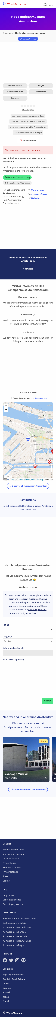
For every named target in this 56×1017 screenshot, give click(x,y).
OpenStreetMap (37, 479)
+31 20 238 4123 (39, 194)
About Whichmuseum (13, 849)
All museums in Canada (14, 932)
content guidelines (37, 609)
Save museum (29, 140)
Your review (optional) (13, 659)
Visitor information (15, 91)
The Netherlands (11, 203)
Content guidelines (12, 899)
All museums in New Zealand (17, 940)
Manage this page (29, 38)
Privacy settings (10, 872)
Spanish (7, 992)
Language (7, 636)
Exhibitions (41, 91)
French (6, 1001)
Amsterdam (16, 200)
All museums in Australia (15, 936)
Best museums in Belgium (15, 923)
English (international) (13, 974)
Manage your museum (13, 854)
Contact (6, 880)
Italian (6, 997)
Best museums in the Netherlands (19, 918)
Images (41, 85)
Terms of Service (11, 858)
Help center (8, 895)
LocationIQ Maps (24, 479)
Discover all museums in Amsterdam (29, 486)
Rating (6, 625)
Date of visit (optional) (13, 648)
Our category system (13, 904)
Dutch (6, 983)
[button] (28, 439)
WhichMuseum (16, 4)
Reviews (15, 98)
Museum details (15, 85)
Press (5, 876)
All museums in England (14, 945)
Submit (47, 700)
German (7, 988)
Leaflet (12, 479)
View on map (37, 190)
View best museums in (28, 116)
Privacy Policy (9, 863)
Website (35, 198)
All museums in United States (17, 927)
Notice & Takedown (12, 867)
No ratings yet (28, 109)
